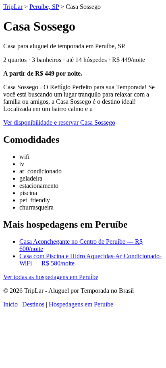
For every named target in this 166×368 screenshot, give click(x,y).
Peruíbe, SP (44, 6)
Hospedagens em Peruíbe (81, 304)
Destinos (33, 304)
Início (10, 304)
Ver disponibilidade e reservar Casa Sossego (59, 122)
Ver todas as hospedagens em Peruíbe (50, 276)
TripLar (13, 6)
